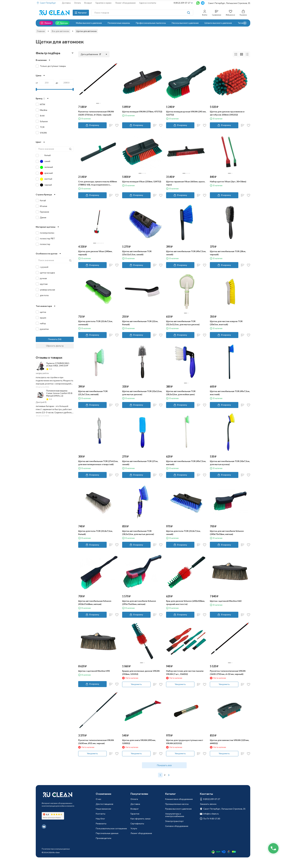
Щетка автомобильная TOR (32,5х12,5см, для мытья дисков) (183, 323)
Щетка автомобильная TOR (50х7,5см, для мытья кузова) (230, 463)
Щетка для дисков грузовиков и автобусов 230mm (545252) (227, 113)
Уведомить (136, 684)
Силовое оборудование (176, 826)
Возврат (88, 3)
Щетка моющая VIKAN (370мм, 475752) (142, 111)
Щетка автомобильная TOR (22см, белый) (140, 323)
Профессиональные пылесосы (151, 23)
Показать (52, 339)
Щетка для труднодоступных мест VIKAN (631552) (184, 741)
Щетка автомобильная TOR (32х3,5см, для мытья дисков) (142, 393)
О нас (98, 799)
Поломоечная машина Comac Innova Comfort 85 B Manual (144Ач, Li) (59, 393)
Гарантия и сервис (103, 3)
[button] (245, 23)
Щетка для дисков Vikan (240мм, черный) (95, 253)
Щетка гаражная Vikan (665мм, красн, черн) (185, 183)
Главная (41, 31)
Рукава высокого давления (178, 808)
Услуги (133, 828)
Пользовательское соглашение (111, 828)
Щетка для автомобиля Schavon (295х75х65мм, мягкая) (139, 602)
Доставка (66, 3)
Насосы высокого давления (185, 23)
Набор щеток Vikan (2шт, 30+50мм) (228, 181)
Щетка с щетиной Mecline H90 (94, 671)
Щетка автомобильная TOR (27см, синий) (140, 463)
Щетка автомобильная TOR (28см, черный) (228, 253)
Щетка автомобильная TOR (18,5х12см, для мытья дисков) (138, 532)
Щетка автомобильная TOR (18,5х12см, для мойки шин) (180, 393)
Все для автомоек (60, 31)
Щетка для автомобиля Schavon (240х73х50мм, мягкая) (227, 532)
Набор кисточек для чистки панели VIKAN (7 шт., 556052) (184, 672)
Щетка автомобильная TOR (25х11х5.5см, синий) (136, 253)
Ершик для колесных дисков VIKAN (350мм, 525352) (141, 672)
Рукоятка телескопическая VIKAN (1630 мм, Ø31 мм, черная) (96, 741)
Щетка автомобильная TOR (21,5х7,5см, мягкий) (93, 393)
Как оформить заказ (140, 818)
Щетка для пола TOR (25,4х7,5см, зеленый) (95, 323)
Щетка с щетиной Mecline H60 (225, 601)
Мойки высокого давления (89, 23)
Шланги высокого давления (218, 23)
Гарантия (134, 813)
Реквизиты (101, 823)
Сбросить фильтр (55, 345)
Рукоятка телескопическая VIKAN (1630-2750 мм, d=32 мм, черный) (227, 672)
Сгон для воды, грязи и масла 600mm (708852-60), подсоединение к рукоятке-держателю (97, 183)
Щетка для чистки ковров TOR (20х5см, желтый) (226, 323)
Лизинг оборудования (125, 3)
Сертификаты (137, 823)
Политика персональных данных (56, 849)
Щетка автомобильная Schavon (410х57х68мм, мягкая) (94, 602)
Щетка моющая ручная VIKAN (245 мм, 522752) (186, 113)
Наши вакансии (103, 808)
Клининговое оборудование (179, 799)
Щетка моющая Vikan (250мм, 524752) (141, 181)
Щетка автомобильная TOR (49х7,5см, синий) (186, 253)
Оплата (77, 3)
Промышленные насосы (177, 804)
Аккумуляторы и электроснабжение (174, 814)
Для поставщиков (104, 804)
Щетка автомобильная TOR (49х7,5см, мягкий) (186, 463)
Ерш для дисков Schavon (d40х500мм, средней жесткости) (185, 602)
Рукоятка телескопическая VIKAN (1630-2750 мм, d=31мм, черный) (96, 113)
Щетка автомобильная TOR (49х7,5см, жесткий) (230, 393)
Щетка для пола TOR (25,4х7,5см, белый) (95, 532)
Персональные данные (107, 833)
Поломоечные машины (119, 23)
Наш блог (100, 818)
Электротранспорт (174, 821)
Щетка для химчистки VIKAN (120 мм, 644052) (229, 741)
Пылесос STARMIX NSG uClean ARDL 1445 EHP (57, 364)
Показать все (164, 765)
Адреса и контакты (147, 3)
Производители (103, 838)
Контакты (100, 813)
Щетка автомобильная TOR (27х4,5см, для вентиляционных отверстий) (98, 463)
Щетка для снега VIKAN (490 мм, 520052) (139, 741)
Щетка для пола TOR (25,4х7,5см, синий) (183, 532)
